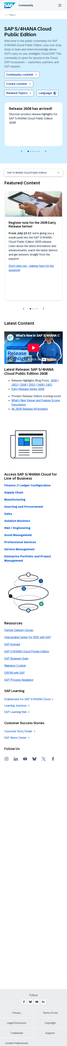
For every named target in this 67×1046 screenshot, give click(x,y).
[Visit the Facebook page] (53, 759)
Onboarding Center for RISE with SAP (27, 637)
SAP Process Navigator (18, 679)
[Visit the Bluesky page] (34, 759)
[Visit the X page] (44, 759)
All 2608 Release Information (29, 408)
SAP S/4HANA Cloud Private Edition (26, 651)
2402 (49, 384)
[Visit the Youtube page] (25, 759)
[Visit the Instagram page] (6, 759)
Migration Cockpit (15, 665)
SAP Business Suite (16, 658)
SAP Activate (12, 644)
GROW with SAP (14, 672)
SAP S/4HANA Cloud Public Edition (27, 172)
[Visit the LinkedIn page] (16, 759)
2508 (23, 384)
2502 (32, 384)
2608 (54, 380)
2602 (14, 384)
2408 (40, 384)
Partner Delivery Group (18, 630)
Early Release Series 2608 (27, 389)
